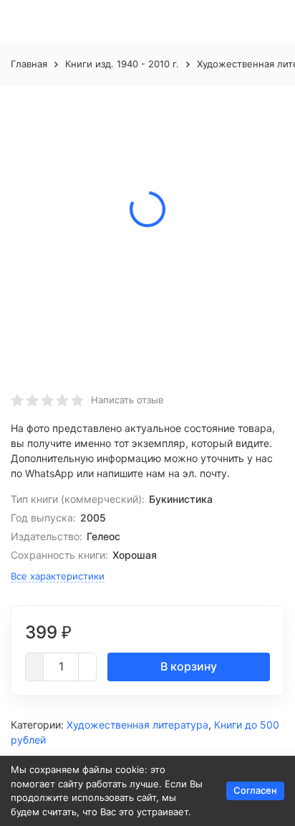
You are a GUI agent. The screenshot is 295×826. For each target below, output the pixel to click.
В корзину (188, 666)
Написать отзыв (127, 399)
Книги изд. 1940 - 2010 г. (122, 63)
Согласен (255, 790)
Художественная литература (137, 725)
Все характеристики (58, 576)
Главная (29, 63)
